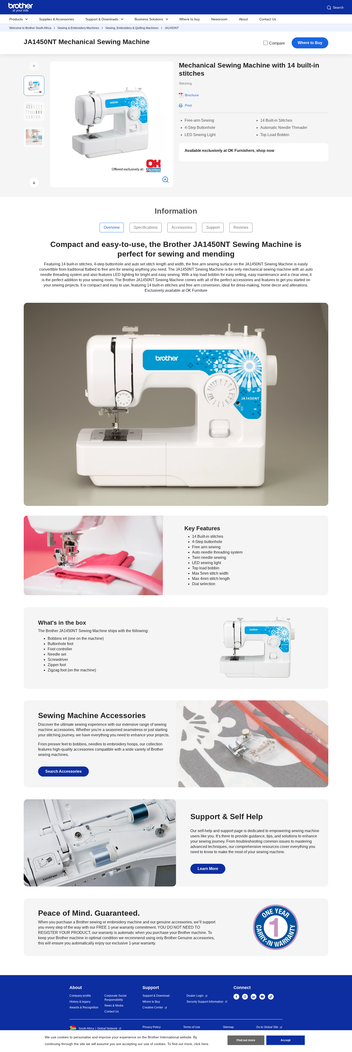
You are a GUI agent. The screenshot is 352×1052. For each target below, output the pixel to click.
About (243, 19)
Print (188, 105)
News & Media (113, 1005)
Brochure (192, 95)
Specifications (146, 227)
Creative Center (152, 1007)
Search (338, 7)
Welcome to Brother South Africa (30, 28)
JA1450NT (172, 28)
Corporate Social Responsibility (115, 997)
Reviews (240, 227)
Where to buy (189, 19)
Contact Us (267, 19)
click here (201, 1044)
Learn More (208, 869)
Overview (112, 227)
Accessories (181, 227)
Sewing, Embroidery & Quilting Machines (132, 28)
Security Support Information (205, 1001)
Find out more (246, 1040)
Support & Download (156, 995)
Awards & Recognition (83, 1007)
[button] (34, 66)
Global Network (107, 1028)
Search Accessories (63, 771)
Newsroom (219, 19)
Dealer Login (195, 995)
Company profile (80, 995)
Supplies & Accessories (56, 19)
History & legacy (80, 1001)
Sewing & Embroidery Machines (78, 28)
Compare (277, 43)
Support (213, 227)
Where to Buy (310, 43)
